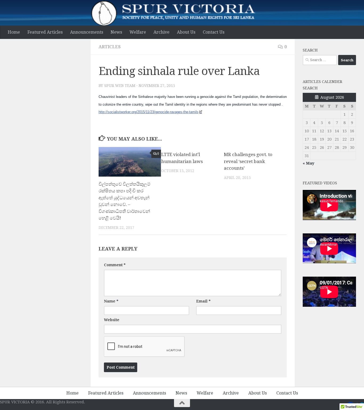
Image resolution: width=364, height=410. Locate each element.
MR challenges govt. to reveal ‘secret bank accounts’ (248, 161)
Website (111, 320)
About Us (186, 32)
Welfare (138, 32)
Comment (115, 265)
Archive (161, 32)
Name (111, 301)
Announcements (86, 32)
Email (203, 301)
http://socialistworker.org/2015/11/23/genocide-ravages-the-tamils (149, 112)
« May (308, 163)
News (116, 32)
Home (14, 32)
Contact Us (213, 32)
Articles (110, 46)
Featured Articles (45, 32)
